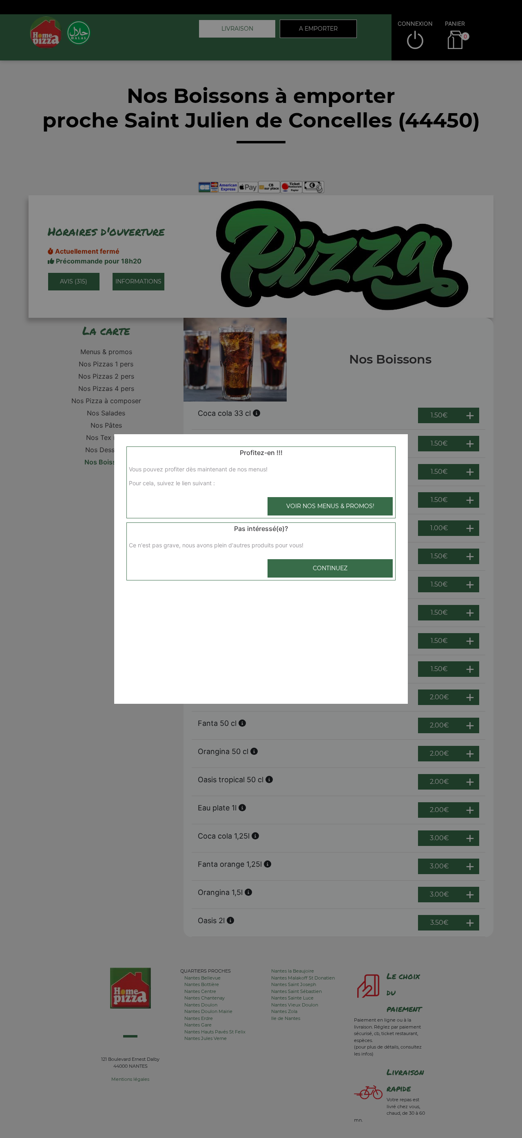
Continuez (330, 568)
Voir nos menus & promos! (330, 506)
